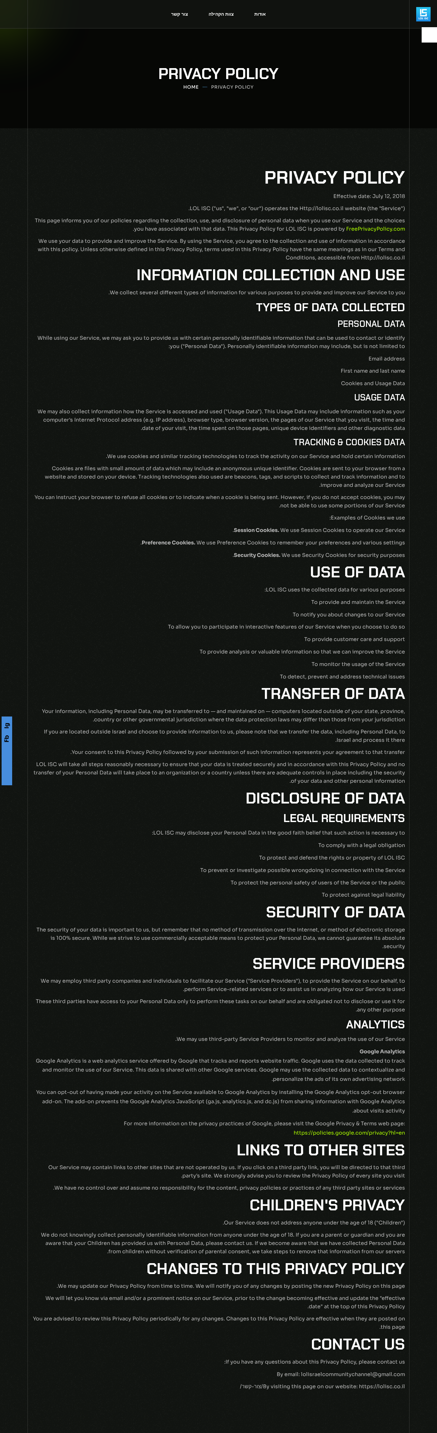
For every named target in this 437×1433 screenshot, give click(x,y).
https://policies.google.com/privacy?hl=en (349, 1132)
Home (191, 87)
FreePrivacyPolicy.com (375, 229)
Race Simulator (63, 1397)
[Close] (14, 1381)
